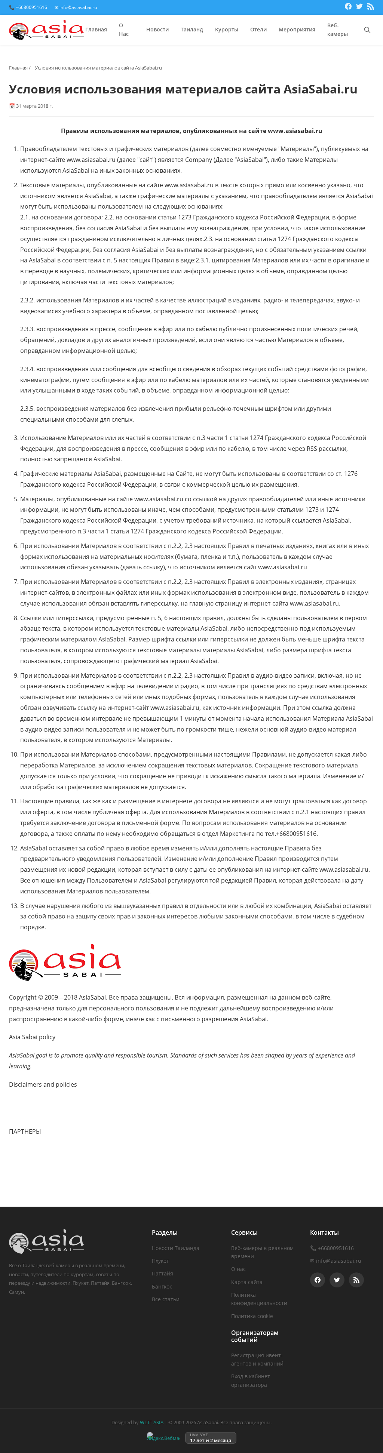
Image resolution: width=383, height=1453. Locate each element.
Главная (96, 29)
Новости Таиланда (175, 1248)
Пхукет (160, 1260)
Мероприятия (297, 29)
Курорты (226, 29)
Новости (157, 29)
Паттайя (162, 1273)
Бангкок (162, 1286)
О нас (238, 1268)
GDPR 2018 (24, 1103)
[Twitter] (359, 7)
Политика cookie (252, 1316)
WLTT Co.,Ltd (27, 1150)
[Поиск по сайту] (367, 30)
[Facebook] (348, 7)
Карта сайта (247, 1282)
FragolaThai (25, 1161)
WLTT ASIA (151, 1422)
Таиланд (192, 29)
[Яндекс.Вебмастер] (163, 1438)
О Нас (124, 30)
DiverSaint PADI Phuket (41, 1171)
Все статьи (166, 1299)
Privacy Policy (28, 1113)
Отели (258, 29)
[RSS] (370, 7)
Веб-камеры (337, 30)
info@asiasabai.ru (338, 1260)
